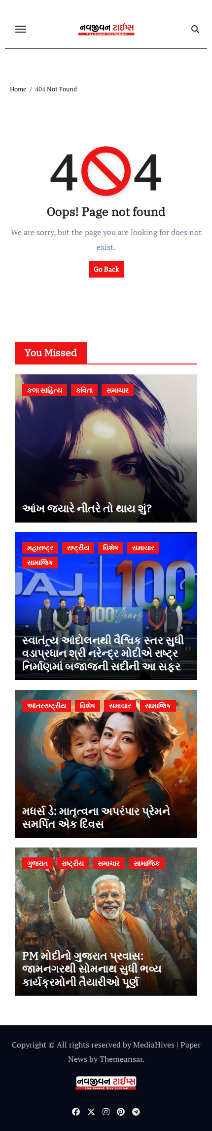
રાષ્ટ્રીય (78, 547)
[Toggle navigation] (20, 29)
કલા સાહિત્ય (44, 390)
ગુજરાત (37, 863)
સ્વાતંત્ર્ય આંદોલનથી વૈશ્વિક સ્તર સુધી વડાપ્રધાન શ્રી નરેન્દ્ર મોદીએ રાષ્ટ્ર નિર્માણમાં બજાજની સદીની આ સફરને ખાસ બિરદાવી (105, 659)
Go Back (106, 269)
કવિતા (84, 390)
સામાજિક (40, 562)
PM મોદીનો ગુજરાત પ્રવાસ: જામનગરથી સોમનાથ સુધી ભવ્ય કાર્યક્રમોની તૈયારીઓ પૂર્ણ (92, 968)
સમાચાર (117, 390)
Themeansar (121, 1058)
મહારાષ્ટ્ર (40, 547)
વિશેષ (110, 547)
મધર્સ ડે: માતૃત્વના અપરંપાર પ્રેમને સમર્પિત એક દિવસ (96, 817)
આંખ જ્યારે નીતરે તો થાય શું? (87, 508)
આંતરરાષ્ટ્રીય (46, 705)
